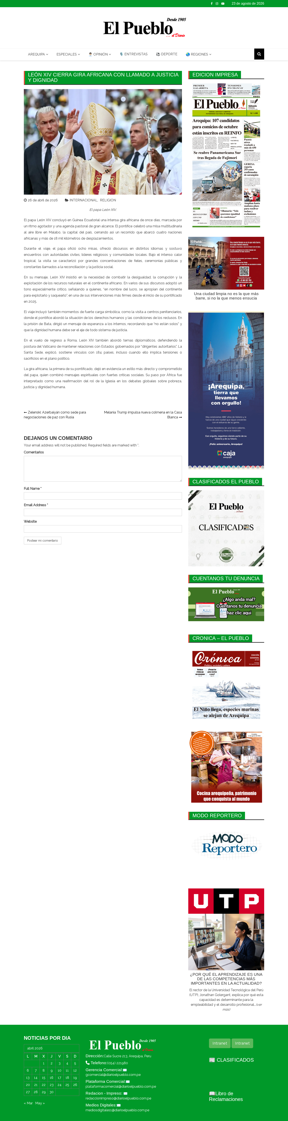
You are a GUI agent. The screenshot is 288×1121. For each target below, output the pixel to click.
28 (36, 1092)
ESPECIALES (67, 54)
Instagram (217, 3)
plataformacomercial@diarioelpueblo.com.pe (121, 1086)
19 (75, 1078)
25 (67, 1085)
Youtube (222, 3)
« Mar (28, 1103)
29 (44, 1092)
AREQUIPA (36, 54)
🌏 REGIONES (197, 54)
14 (36, 1078)
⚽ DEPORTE (166, 54)
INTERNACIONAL (83, 200)
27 (28, 1092)
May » (40, 1103)
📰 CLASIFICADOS (231, 1060)
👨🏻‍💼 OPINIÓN (98, 54)
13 (28, 1078)
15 (43, 1078)
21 (36, 1085)
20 (28, 1085)
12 (75, 1070)
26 (75, 1085)
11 (67, 1070)
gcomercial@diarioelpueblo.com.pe (113, 1075)
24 (60, 1085)
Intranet (220, 1043)
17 (59, 1078)
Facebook (212, 3)
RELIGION (108, 200)
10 (59, 1070)
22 (44, 1085)
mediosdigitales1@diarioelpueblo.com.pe (117, 1110)
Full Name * (33, 489)
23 (52, 1085)
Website (30, 521)
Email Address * (36, 505)
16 (51, 1078)
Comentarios (34, 452)
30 (52, 1092)
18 (67, 1078)
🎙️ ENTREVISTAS (133, 54)
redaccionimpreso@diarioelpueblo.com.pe (118, 1098)
